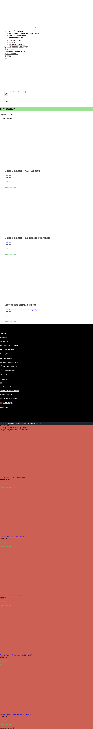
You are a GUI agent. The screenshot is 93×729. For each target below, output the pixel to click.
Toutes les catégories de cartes (24, 33)
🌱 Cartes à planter (14, 31)
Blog (7, 58)
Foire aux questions (10, 366)
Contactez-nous (8, 349)
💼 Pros (8, 56)
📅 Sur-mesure (11, 54)
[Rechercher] (6, 94)
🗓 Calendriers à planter (16, 47)
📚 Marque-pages (17, 45)
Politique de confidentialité (9, 391)
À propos (3, 379)
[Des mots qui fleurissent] (17, 27)
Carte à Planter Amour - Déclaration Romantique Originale (22, 310)
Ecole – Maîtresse (17, 36)
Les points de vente (10, 398)
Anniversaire (15, 40)
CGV (2, 383)
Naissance (8, 175)
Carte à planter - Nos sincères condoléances (15, 714)
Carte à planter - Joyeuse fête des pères (14, 596)
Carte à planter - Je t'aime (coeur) (12, 537)
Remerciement (16, 38)
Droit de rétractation (7, 387)
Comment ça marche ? (15, 51)
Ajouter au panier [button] (11, 187)
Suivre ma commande (10, 362)
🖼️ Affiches (10, 49)
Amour (12, 42)
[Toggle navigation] (35, 27)
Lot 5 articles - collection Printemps (12, 477)
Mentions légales (6, 394)
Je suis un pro (7, 403)
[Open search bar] (6, 90)
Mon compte (7, 358)
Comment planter (9, 370)
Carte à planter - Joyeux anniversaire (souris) (16, 655)
